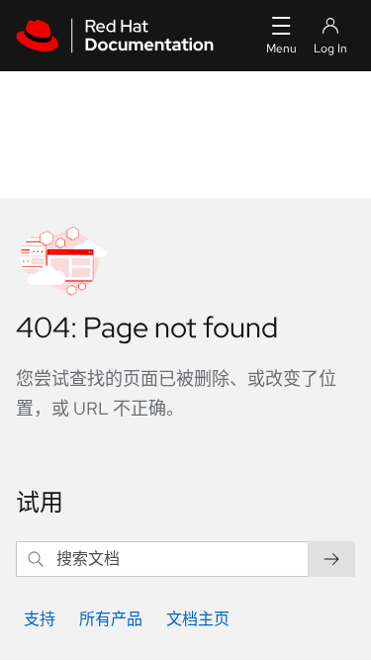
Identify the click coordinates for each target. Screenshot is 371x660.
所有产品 (110, 619)
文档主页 (198, 619)
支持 (39, 619)
